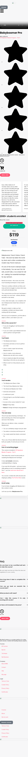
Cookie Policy (5, 684)
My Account (5, 717)
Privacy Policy (5, 688)
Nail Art (3, 650)
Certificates (5, 692)
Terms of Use (5, 681)
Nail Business (5, 657)
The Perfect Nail (16, 477)
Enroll (14, 242)
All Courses (5, 646)
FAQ (3, 671)
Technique (4, 653)
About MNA (5, 663)
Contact (4, 667)
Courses (4, 710)
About (3, 713)
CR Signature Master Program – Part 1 (10, 37)
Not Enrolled (14, 225)
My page (4, 674)
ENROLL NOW (5, 175)
